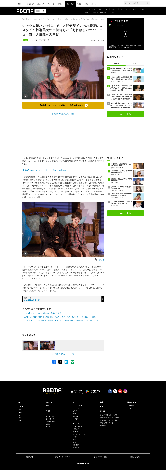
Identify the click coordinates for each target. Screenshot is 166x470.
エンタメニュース (34, 19)
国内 (20, 410)
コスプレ (76, 419)
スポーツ (51, 4)
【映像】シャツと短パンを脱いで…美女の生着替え (44, 170)
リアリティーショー (128, 9)
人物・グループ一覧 (106, 423)
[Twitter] (59, 362)
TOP (20, 4)
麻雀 (86, 4)
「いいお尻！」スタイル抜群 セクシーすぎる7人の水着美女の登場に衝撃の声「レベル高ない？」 (61, 320)
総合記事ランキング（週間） (109, 420)
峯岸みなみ (46, 194)
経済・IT (21, 415)
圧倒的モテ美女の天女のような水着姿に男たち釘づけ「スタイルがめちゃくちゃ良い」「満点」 (60, 317)
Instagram (125, 391)
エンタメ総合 (90, 9)
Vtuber (75, 416)
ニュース (40, 4)
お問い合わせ (135, 457)
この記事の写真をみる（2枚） (63, 114)
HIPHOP (103, 12)
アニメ (60, 4)
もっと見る (125, 114)
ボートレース (50, 419)
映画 (86, 12)
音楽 (94, 12)
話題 (20, 420)
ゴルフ (48, 413)
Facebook (110, 391)
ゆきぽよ (58, 194)
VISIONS (131, 405)
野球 (47, 405)
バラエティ (103, 9)
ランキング (29, 4)
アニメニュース (78, 405)
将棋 (79, 4)
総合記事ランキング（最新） (109, 415)
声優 (74, 413)
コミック (76, 408)
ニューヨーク (95, 191)
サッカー (49, 408)
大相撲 (48, 411)
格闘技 (48, 424)
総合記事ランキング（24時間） (110, 417)
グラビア (113, 12)
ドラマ (142, 9)
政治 (20, 418)
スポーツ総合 (50, 421)
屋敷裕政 (26, 194)
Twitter (115, 391)
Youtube (120, 391)
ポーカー (95, 4)
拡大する (101, 260)
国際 (20, 412)
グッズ (75, 411)
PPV (129, 408)
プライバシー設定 (101, 457)
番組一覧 (103, 425)
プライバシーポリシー (63, 457)
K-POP (114, 9)
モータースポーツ (51, 416)
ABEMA (27, 158)
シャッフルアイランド (39, 40)
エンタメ (70, 4)
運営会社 (29, 457)
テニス (48, 427)
